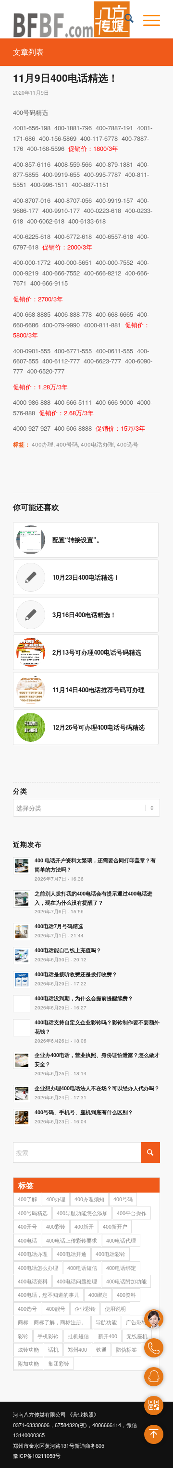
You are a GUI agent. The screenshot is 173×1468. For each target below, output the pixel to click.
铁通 (101, 1349)
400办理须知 (89, 1199)
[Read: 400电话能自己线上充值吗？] (21, 955)
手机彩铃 (48, 1336)
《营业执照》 (83, 1414)
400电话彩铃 (110, 1253)
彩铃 (23, 1336)
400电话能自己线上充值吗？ (68, 950)
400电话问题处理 (77, 1281)
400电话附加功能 (126, 1281)
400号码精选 (33, 1213)
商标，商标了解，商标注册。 (52, 1322)
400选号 (127, 444)
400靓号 (55, 1308)
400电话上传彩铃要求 (71, 1240)
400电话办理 (97, 444)
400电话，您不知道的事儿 (48, 1294)
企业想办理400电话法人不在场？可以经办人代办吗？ (97, 1088)
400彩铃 (55, 1226)
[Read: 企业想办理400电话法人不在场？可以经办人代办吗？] (21, 1093)
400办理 (42, 444)
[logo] (72, 19)
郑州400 (77, 1349)
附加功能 (28, 1363)
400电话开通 (71, 1253)
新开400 (107, 1336)
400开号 (27, 1226)
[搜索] (124, 19)
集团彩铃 (58, 1363)
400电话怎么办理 (38, 1267)
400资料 (126, 1294)
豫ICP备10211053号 (37, 1455)
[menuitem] (124, 19)
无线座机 (137, 1336)
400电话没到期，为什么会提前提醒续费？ (84, 998)
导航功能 (106, 1322)
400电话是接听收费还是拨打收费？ (76, 974)
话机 (53, 1349)
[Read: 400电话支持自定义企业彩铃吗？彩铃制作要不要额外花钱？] (21, 1027)
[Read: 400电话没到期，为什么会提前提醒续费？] (21, 1003)
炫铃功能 (28, 1349)
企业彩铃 (85, 1308)
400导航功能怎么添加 (82, 1213)
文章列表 (28, 51)
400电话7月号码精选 (59, 926)
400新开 (84, 1226)
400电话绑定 (121, 1267)
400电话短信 (82, 1267)
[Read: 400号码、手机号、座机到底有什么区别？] (21, 1117)
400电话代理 (121, 1240)
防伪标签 (126, 1349)
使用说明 (115, 1308)
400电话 (27, 1240)
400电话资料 (33, 1281)
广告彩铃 (136, 1322)
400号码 (67, 444)
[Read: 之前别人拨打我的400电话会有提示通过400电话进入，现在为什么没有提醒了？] (21, 899)
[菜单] (147, 19)
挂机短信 (78, 1336)
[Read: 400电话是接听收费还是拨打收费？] (21, 979)
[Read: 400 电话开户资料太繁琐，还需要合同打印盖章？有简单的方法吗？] (21, 865)
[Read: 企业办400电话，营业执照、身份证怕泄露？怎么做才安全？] (21, 1060)
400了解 (27, 1199)
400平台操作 (132, 1213)
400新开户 (115, 1226)
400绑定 (98, 1294)
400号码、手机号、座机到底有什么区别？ (84, 1112)
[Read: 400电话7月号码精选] (21, 931)
